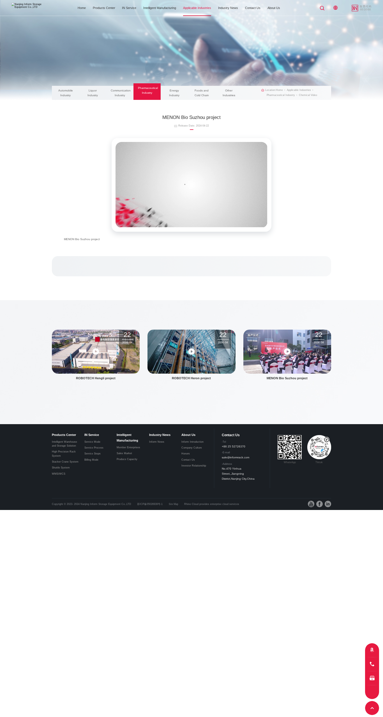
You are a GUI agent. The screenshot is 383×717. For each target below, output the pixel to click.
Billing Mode (91, 459)
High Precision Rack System (64, 453)
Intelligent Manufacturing (159, 8)
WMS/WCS (58, 473)
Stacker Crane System (65, 461)
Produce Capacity (127, 459)
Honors (185, 453)
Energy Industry (174, 93)
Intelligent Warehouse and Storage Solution (64, 443)
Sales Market (124, 453)
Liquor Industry (92, 93)
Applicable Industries (197, 8)
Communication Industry (120, 93)
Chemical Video (308, 95)
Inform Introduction (192, 441)
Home (82, 8)
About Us (273, 8)
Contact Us (252, 8)
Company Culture (191, 447)
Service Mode (92, 441)
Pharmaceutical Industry (147, 90)
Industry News (228, 8)
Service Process (93, 447)
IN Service (129, 8)
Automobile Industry (65, 93)
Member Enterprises (128, 447)
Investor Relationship (193, 465)
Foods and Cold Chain (202, 93)
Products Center (104, 8)
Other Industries (229, 93)
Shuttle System (61, 467)
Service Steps (92, 453)
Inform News (156, 441)
